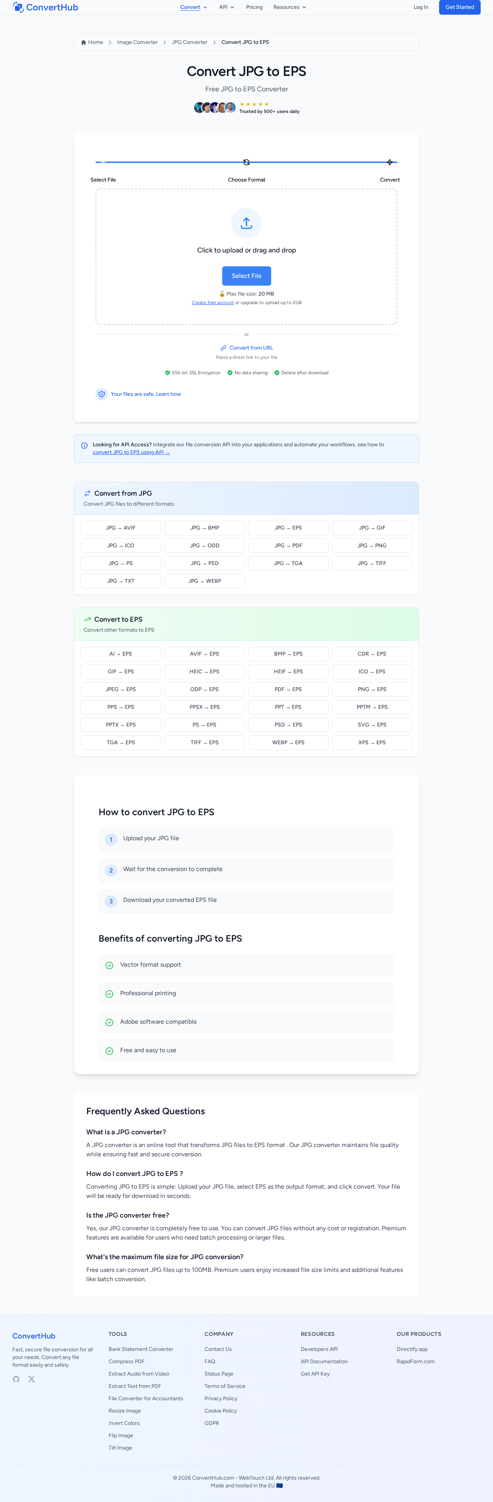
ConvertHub (33, 1336)
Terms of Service (225, 1386)
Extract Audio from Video (139, 1374)
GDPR (212, 1423)
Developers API (319, 1349)
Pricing (254, 7)
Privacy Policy (221, 1398)
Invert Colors (124, 1423)
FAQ (210, 1361)
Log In (421, 7)
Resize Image (125, 1411)
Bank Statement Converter (141, 1349)
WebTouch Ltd (256, 1478)
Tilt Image (120, 1448)
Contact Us (218, 1349)
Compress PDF (127, 1361)
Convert (190, 7)
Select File (247, 275)
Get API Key (315, 1374)
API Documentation (324, 1361)
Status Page (219, 1374)
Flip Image (121, 1435)
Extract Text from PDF (135, 1386)
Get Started (460, 7)
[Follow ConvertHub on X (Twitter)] (31, 1379)
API (223, 7)
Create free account (213, 302)
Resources (286, 7)
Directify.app (412, 1349)
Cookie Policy (221, 1411)
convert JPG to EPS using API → (131, 452)
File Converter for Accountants (146, 1398)
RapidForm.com (416, 1361)
